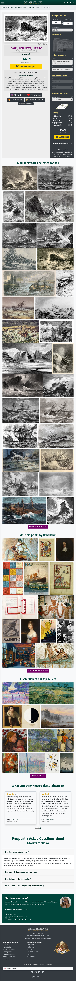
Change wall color (16, 100)
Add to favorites (35, 95)
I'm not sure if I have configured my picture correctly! (24, 886)
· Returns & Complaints (9, 956)
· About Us (6, 959)
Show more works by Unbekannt (38, 671)
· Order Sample (31, 956)
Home (3, 7)
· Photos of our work (32, 952)
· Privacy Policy (7, 952)
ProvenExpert (17, 820)
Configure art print (27, 66)
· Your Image (30, 945)
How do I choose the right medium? (18, 879)
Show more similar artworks (38, 527)
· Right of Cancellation (9, 954)
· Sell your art (30, 947)
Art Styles (10, 7)
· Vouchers (30, 954)
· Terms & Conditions (9, 949)
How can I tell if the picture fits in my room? (21, 872)
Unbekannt (31, 7)
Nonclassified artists (20, 7)
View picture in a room (36, 100)
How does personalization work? (17, 852)
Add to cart (63, 137)
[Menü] (2, 3)
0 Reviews (30, 103)
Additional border (56, 27)
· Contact (5, 945)
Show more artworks (38, 776)
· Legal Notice (7, 947)
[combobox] (62, 30)
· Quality (29, 949)
